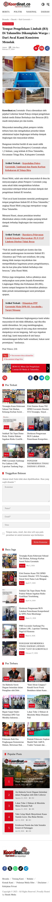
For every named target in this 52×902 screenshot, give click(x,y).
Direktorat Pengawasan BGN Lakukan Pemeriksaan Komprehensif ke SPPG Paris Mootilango (38, 436)
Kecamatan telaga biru (14, 359)
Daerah (6, 400)
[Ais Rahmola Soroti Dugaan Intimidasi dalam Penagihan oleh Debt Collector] (13, 675)
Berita (31, 400)
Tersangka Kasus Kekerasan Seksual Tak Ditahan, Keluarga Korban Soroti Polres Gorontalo (13, 409)
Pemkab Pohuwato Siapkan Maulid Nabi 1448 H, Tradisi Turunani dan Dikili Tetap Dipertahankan (38, 742)
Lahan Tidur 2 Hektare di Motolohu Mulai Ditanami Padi (38, 715)
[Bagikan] (47, 48)
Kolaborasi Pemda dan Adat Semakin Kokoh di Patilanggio (30, 826)
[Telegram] (41, 377)
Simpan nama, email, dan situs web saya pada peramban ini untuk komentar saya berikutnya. (25, 533)
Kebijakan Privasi (9, 886)
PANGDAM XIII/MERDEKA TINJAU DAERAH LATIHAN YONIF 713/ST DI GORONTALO (38, 464)
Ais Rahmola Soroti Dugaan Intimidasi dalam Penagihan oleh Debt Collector (12, 688)
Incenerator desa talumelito (22, 355)
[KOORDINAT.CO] (16, 4)
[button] (43, 4)
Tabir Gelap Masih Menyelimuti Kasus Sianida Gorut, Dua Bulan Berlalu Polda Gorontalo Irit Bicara (31, 815)
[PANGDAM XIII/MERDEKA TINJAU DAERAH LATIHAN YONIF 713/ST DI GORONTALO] (38, 451)
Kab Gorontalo (8, 24)
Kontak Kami (7, 883)
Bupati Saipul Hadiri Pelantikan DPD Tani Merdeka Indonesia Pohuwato (11, 715)
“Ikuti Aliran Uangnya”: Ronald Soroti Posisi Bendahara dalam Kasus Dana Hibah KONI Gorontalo (37, 688)
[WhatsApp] (47, 377)
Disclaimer (42, 883)
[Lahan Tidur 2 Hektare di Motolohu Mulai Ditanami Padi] (38, 702)
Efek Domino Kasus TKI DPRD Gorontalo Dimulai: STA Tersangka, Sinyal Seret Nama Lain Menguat (38, 409)
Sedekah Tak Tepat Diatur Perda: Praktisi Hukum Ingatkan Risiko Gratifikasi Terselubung (13, 436)
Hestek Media (10, 895)
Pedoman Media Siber (25, 883)
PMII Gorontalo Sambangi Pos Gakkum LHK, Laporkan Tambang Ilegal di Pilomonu (13, 464)
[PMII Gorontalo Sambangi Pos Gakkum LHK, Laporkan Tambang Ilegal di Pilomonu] (13, 451)
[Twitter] (36, 377)
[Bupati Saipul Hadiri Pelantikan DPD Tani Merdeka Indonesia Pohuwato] (13, 702)
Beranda (5, 879)
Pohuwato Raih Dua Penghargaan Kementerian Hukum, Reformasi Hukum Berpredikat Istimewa (13, 742)
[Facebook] (30, 377)
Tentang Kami (18, 879)
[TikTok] (20, 868)
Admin (4, 47)
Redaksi (30, 879)
